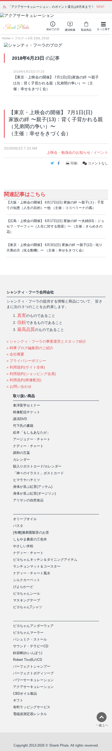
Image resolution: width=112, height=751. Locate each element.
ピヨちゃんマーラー (28, 633)
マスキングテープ (26, 600)
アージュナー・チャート (31, 439)
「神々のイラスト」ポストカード (38, 473)
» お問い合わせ (19, 386)
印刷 (74, 163)
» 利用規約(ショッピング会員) (31, 374)
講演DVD (20, 419)
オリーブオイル (25, 519)
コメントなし (97, 163)
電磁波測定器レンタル (30, 714)
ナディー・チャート (28, 446)
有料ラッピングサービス (31, 707)
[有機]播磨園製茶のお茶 (31, 532)
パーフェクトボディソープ (33, 673)
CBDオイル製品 (25, 693)
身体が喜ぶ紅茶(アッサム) (32, 487)
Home (6, 38)
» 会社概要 (15, 354)
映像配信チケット (26, 412)
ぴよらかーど (23, 587)
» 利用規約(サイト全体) (26, 367)
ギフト (18, 700)
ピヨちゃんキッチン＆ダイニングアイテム (45, 560)
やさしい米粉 (23, 546)
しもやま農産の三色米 (30, 539)
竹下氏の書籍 (23, 426)
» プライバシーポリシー (26, 361)
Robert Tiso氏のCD (27, 660)
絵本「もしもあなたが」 (31, 432)
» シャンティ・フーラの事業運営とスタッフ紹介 (46, 341)
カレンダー (21, 459)
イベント (101, 152)
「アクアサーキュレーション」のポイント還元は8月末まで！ (51, 7)
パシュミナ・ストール (30, 639)
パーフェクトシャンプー (31, 666)
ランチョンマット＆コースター (36, 566)
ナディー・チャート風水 (31, 573)
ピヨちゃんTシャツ (27, 607)
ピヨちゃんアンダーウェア (33, 626)
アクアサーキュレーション (33, 687)
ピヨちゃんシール (26, 593)
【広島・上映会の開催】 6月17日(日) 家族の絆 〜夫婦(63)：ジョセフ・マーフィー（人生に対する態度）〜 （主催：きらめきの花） (55, 226)
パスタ (18, 526)
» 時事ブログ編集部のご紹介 (30, 348)
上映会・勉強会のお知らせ (68, 152)
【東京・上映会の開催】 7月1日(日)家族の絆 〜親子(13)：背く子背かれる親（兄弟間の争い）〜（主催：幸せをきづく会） (56, 83)
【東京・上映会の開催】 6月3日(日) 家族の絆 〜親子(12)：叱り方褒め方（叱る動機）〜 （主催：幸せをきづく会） (54, 247)
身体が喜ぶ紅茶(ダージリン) (34, 493)
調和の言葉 (21, 453)
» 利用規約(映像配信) (24, 380)
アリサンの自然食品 (28, 500)
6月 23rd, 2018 (38, 38)
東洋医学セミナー (26, 405)
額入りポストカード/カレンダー (37, 466)
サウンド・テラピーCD (30, 646)
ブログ (19, 38)
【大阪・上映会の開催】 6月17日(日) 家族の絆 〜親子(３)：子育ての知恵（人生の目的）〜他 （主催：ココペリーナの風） (55, 205)
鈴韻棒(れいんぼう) (27, 653)
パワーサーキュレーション (33, 680)
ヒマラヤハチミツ (26, 480)
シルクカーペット (26, 580)
